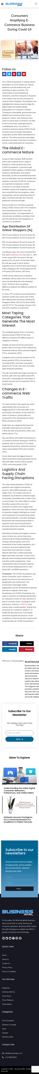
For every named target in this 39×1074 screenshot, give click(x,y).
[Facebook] (4, 74)
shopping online (17, 255)
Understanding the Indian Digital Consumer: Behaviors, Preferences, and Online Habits (19, 790)
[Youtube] (24, 74)
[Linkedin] (19, 74)
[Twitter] (9, 74)
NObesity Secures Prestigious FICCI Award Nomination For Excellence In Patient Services (18, 819)
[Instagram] (13, 938)
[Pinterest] (14, 74)
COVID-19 (23, 604)
